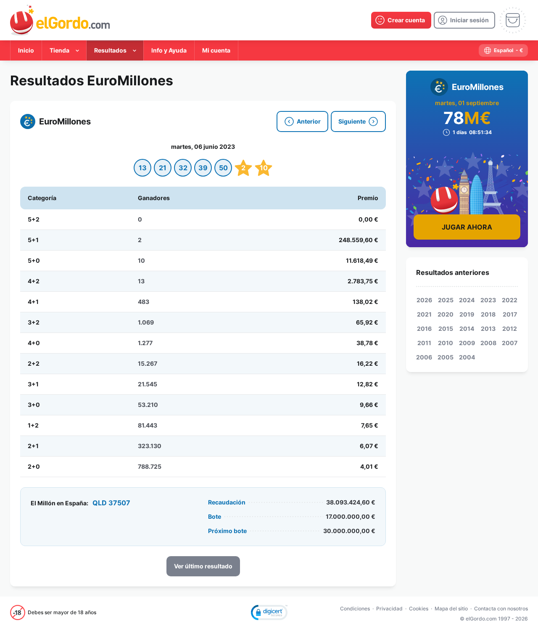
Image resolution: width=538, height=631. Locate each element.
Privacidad (389, 608)
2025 (446, 300)
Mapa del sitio (451, 608)
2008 (488, 342)
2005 (446, 357)
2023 (488, 300)
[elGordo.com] (60, 20)
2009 (467, 342)
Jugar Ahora (467, 227)
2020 (446, 314)
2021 (424, 314)
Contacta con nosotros (501, 608)
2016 (424, 328)
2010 (445, 342)
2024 (467, 300)
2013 (488, 328)
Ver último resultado (203, 566)
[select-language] (503, 50)
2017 (510, 314)
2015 (445, 328)
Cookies (418, 608)
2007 (509, 342)
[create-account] (401, 20)
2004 (467, 357)
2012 (509, 328)
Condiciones (355, 608)
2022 (509, 300)
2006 (424, 357)
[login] (464, 20)
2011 (424, 342)
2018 (488, 314)
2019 (466, 314)
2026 (424, 300)
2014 (466, 328)
